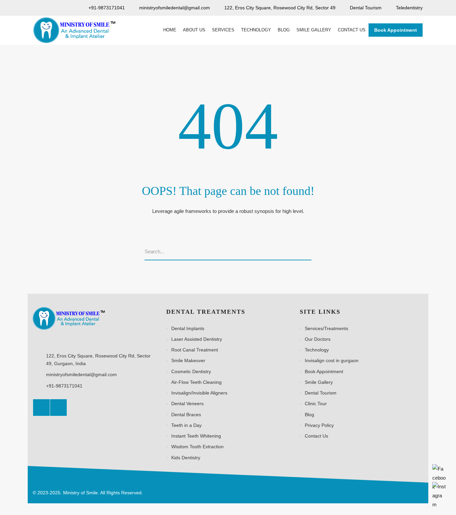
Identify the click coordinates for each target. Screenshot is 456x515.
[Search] (309, 252)
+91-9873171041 (64, 386)
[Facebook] (41, 407)
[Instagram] (58, 407)
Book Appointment (395, 30)
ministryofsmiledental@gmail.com (81, 374)
